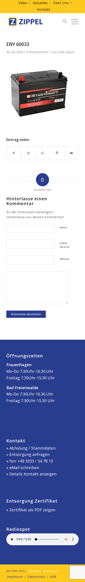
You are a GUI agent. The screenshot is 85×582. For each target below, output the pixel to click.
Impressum (34, 571)
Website (64, 258)
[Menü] (73, 21)
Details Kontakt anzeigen (32, 474)
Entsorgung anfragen (29, 454)
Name (63, 227)
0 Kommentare (37, 52)
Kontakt (43, 9)
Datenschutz (50, 571)
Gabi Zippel (66, 52)
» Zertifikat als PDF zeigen (30, 509)
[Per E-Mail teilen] (71, 153)
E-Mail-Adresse (65, 244)
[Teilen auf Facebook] (14, 153)
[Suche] (62, 21)
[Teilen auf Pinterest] (57, 153)
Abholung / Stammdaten (32, 448)
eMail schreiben (24, 467)
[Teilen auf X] (28, 153)
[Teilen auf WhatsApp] (43, 153)
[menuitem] (23, 3)
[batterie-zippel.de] (35, 21)
